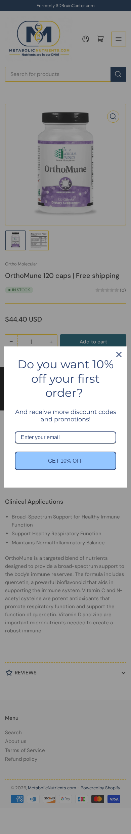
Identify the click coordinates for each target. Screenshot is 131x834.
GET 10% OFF (65, 461)
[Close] (119, 354)
